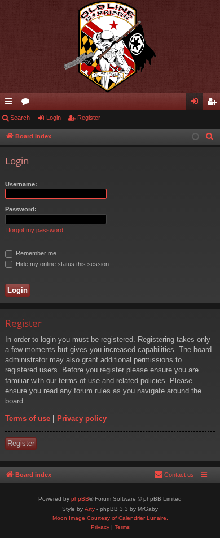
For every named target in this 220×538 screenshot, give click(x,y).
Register (88, 117)
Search (20, 117)
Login (53, 117)
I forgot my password (34, 230)
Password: (21, 209)
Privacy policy (82, 418)
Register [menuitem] (214, 103)
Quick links (11, 103)
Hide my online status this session (61, 264)
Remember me (35, 253)
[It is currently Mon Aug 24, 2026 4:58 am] (195, 137)
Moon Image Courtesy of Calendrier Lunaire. (110, 518)
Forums (27, 103)
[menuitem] (210, 137)
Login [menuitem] (197, 103)
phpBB (80, 499)
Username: (21, 184)
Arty (90, 509)
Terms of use (27, 418)
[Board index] (110, 46)
